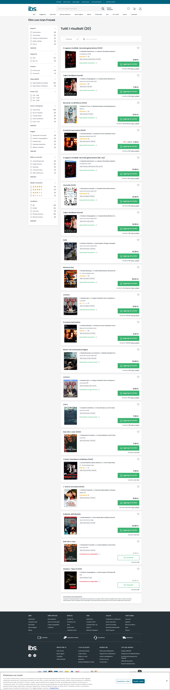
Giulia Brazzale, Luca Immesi (90, 353)
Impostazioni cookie (123, 681)
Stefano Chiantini (38, 147)
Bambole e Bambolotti (112, 627)
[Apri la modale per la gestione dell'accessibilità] (140, 672)
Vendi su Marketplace (106, 656)
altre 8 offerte (135, 206)
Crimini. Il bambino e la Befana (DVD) (78, 459)
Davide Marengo (86, 271)
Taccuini (128, 619)
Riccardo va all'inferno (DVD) (75, 103)
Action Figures (110, 630)
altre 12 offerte (135, 69)
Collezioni (51, 627)
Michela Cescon (113, 79)
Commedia (36, 35)
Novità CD (70, 619)
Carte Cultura (85, 2)
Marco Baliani (105, 517)
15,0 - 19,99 (36, 100)
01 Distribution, (83, 54)
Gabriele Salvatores (39, 144)
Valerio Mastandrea (100, 271)
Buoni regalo (76, 2)
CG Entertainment (38, 161)
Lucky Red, (82, 383)
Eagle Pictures (37, 164)
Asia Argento (99, 243)
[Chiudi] (167, 681)
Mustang (35, 167)
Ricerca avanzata (110, 8)
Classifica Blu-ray (91, 625)
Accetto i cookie (138, 681)
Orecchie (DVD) (69, 185)
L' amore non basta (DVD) (73, 487)
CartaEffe (58, 2)
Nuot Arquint (102, 572)
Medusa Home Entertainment (87, 328)
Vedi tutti (33, 48)
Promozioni (36, 70)
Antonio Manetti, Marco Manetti (91, 462)
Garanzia (81, 659)
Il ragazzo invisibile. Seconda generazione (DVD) (82, 48)
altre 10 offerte (135, 178)
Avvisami (130, 558)
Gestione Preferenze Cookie (86, 662)
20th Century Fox (38, 173)
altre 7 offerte (135, 123)
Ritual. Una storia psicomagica (75, 350)
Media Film (82, 492)
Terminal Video (37, 170)
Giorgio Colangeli (109, 243)
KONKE (35, 208)
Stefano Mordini (86, 134)
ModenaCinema (38, 214)
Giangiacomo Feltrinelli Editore (130, 653)
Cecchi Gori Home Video (86, 520)
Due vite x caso (69, 542)
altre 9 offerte (135, 151)
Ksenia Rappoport (115, 51)
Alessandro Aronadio (39, 135)
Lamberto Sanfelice (87, 408)
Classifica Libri (32, 622)
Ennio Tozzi (36, 121)
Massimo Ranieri (98, 106)
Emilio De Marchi (38, 119)
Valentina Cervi (110, 134)
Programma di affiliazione (107, 653)
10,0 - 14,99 (36, 98)
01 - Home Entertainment (86, 273)
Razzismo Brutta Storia (128, 664)
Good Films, (82, 410)
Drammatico (37, 32)
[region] (85, 681)
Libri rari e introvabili (53, 622)
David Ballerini (85, 517)
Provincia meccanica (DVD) (74, 130)
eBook (30, 630)
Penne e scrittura (130, 625)
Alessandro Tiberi (115, 490)
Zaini (126, 627)
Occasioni (36, 73)
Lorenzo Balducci (102, 435)
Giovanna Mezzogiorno (115, 271)
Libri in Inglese (32, 627)
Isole (65, 240)
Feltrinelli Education (127, 661)
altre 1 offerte (135, 288)
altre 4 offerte (135, 233)
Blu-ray (35, 61)
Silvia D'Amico (110, 188)
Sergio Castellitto (97, 298)
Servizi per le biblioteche (107, 651)
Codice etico (103, 662)
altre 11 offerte (135, 96)
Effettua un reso (82, 656)
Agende (127, 622)
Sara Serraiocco (102, 408)
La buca (66, 295)
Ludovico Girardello (103, 51)
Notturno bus (68, 267)
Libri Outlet (31, 625)
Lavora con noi (104, 659)
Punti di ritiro (66, 2)
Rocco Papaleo (38, 113)
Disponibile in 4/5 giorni (40, 86)
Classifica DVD (90, 622)
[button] (103, 8)
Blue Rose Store (38, 217)
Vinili (68, 625)
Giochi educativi (111, 622)
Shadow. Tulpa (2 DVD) (72, 569)
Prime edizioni (52, 619)
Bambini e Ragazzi (92, 630)
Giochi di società (111, 625)
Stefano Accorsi (99, 134)
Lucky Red (82, 301)
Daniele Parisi (101, 188)
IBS (34, 205)
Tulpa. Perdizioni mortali (73, 75)
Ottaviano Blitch (112, 572)
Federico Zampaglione (40, 138)
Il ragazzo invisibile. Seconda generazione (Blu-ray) (84, 158)
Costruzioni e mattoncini (113, 619)
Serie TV (88, 627)
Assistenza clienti (110, 2)
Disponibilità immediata (40, 83)
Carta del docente (96, 2)
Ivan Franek (36, 110)
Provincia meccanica (71, 322)
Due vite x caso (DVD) (72, 432)
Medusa (81, 109)
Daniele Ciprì (37, 141)
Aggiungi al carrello (130, 64)
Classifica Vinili (71, 630)
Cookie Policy (54, 688)
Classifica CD (71, 622)
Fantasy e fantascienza (40, 38)
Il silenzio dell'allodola (72, 514)
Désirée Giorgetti (107, 353)
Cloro (65, 404)
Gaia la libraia (61, 659)
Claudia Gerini (37, 116)
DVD (34, 58)
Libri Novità (31, 619)
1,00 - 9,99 (36, 95)
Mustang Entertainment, (86, 136)
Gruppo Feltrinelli (126, 651)
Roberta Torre (85, 106)
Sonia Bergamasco (109, 106)
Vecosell (35, 211)
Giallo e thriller (37, 41)
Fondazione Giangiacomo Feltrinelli (129, 657)
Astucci (127, 630)
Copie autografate (53, 625)
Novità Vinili (70, 627)
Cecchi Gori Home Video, (86, 81)
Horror (35, 44)
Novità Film (89, 619)
